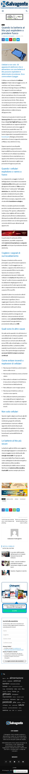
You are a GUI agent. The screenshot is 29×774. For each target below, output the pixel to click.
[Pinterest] (10, 39)
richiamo (5, 705)
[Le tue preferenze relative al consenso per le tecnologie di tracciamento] (20, 771)
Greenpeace (15, 694)
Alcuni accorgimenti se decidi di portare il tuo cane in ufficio (21, 521)
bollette (5, 686)
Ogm (18, 699)
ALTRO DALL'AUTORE (8, 548)
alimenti (4, 681)
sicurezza (5, 707)
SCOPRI (14, 611)
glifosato (7, 694)
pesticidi (7, 702)
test (10, 710)
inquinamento (7, 697)
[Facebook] (3, 39)
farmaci (9, 691)
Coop (4, 689)
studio (20, 707)
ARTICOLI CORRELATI (8, 546)
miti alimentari (6, 699)
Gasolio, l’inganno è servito (18, 571)
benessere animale (15, 684)
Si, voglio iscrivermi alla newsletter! (14, 661)
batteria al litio (10, 499)
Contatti (14, 767)
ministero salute (20, 697)
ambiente (9, 681)
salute (21, 705)
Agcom (4, 678)
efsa (23, 689)
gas (18, 691)
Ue (16, 710)
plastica (19, 702)
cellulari (16, 499)
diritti (19, 689)
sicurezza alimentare (13, 707)
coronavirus (9, 689)
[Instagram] (10, 761)
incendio (4, 500)
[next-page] (5, 579)
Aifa (8, 678)
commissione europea (17, 686)
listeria (14, 697)
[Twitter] (7, 39)
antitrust (17, 681)
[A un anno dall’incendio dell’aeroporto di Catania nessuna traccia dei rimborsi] (6, 554)
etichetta (4, 691)
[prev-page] (3, 579)
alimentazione (16, 678)
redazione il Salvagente (8, 36)
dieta (15, 689)
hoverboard (5, 137)
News (3, 24)
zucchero (20, 710)
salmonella (14, 705)
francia (14, 691)
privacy (23, 702)
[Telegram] (18, 39)
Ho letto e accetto (13, 649)
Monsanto (13, 699)
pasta (22, 699)
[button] (2, 11)
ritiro (10, 705)
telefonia (5, 710)
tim (13, 710)
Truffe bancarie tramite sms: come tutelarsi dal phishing (8, 521)
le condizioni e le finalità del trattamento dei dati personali (13, 649)
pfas (14, 702)
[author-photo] (14, 536)
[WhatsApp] (14, 39)
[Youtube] (23, 761)
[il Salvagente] (14, 4)
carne (10, 686)
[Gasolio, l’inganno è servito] (6, 572)
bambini (6, 683)
